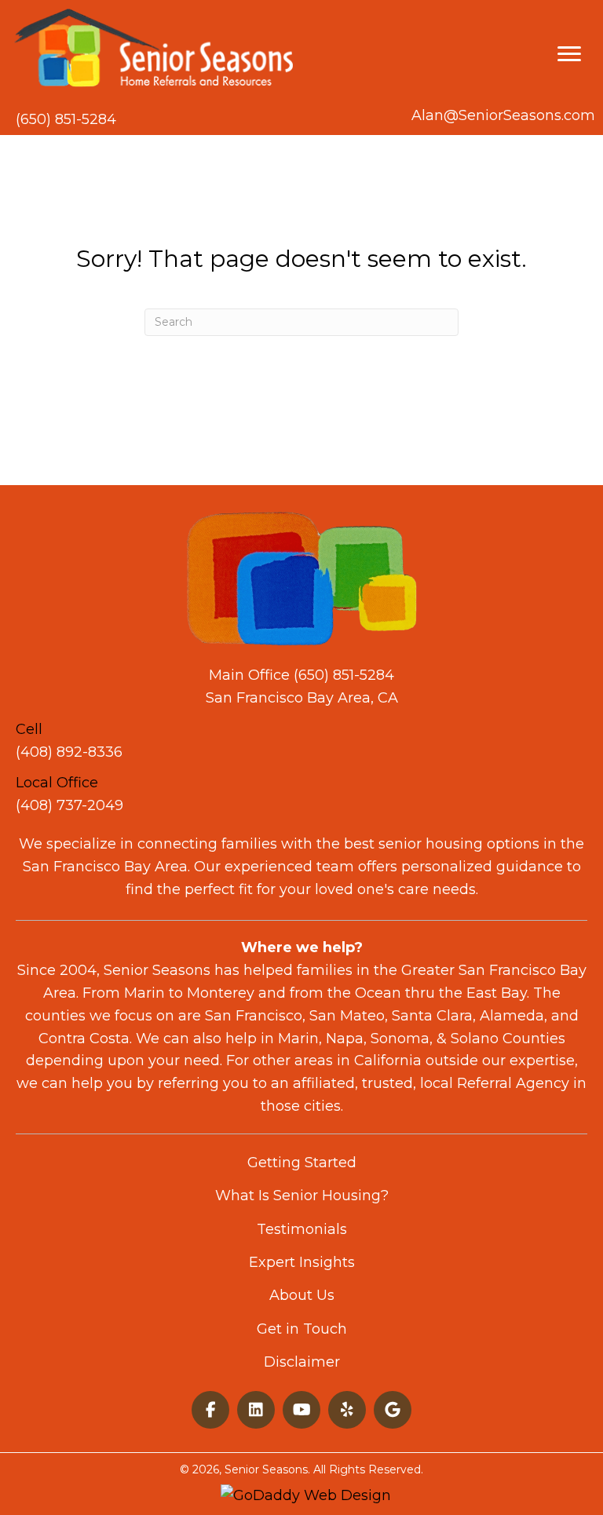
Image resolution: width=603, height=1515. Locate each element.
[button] (210, 1410)
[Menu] (569, 54)
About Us (301, 1295)
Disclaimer (302, 1362)
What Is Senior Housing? (302, 1195)
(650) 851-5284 (66, 119)
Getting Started (301, 1162)
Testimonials (302, 1229)
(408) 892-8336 (69, 752)
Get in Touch (302, 1329)
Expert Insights (302, 1262)
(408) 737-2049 (69, 805)
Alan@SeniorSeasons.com (503, 115)
